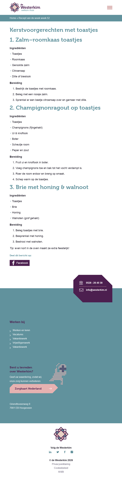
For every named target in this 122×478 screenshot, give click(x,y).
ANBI (61, 472)
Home (13, 18)
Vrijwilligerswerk (21, 342)
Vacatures (18, 334)
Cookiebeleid (61, 468)
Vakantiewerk (20, 338)
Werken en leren (21, 330)
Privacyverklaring (61, 464)
